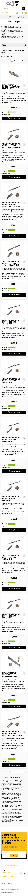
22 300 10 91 (7, 873)
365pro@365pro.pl (8, 876)
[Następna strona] (26, 60)
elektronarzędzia (8, 813)
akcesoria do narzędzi (15, 815)
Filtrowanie (5, 45)
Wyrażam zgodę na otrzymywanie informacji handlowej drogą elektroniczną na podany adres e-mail (14, 847)
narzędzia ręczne (5, 815)
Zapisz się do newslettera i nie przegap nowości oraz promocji (13, 839)
